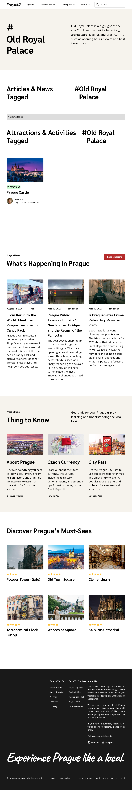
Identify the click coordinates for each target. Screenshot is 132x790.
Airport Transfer (56, 692)
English (97, 778)
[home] (14, 5)
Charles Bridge (75, 692)
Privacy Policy (64, 778)
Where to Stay (56, 687)
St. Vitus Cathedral (76, 697)
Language (54, 701)
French (114, 778)
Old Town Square (76, 706)
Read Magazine (114, 256)
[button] (47, 4)
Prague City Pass (76, 687)
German (105, 778)
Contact (53, 778)
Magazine (29, 4)
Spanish (122, 778)
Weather (53, 697)
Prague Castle (74, 701)
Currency (53, 706)
